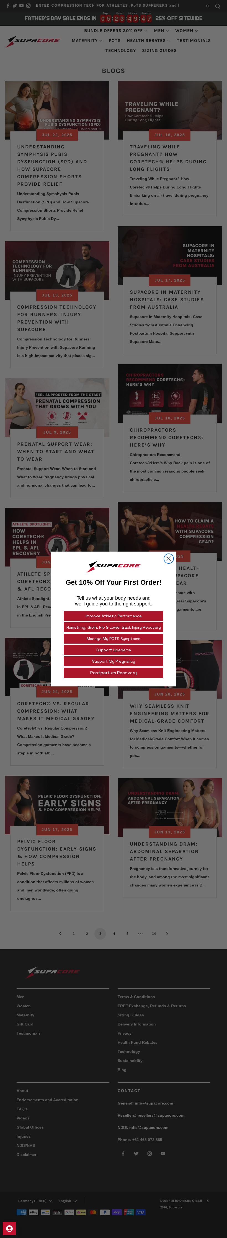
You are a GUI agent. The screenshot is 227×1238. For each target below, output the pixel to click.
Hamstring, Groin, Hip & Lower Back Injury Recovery (113, 627)
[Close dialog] (169, 558)
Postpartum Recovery (113, 673)
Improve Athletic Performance (114, 615)
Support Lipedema (113, 649)
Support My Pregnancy (113, 661)
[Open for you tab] (9, 1228)
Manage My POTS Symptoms (113, 638)
